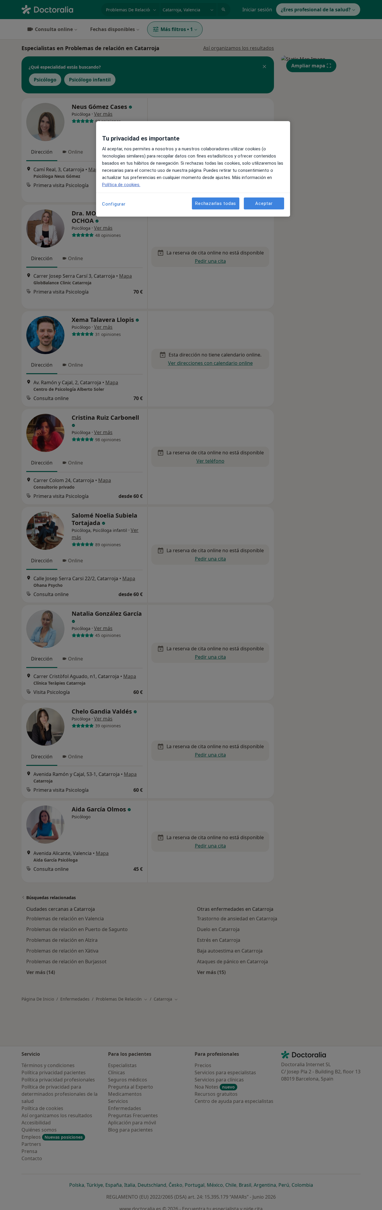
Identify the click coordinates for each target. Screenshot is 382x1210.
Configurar (114, 204)
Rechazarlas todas (215, 203)
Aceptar (263, 203)
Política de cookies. (121, 184)
